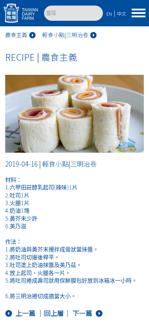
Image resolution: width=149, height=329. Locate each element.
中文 (121, 13)
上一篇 (25, 313)
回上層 (54, 313)
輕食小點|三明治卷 (65, 35)
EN (109, 13)
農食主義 (16, 35)
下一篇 (82, 313)
